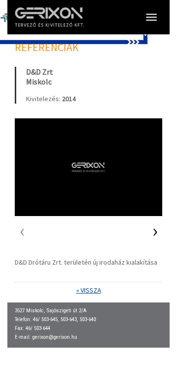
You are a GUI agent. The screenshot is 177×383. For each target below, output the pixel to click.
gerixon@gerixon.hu (54, 337)
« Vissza (88, 290)
